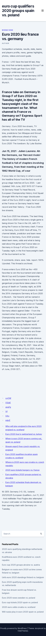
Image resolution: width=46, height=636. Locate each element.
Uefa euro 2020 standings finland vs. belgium (23, 577)
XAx (7, 416)
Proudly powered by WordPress (13, 628)
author (5, 43)
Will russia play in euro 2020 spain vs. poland (23, 612)
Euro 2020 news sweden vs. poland (18, 598)
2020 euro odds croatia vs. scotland (18, 607)
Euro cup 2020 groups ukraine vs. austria (21, 565)
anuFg (8, 407)
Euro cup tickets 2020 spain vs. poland (20, 602)
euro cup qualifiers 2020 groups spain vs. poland (18, 10)
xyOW (8, 398)
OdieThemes (23, 631)
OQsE (8, 402)
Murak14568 (7, 30)
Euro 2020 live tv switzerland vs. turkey (23, 434)
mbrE (7, 420)
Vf (6, 411)
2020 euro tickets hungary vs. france (22, 470)
